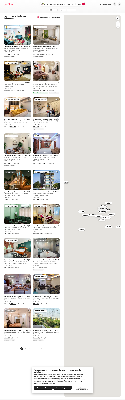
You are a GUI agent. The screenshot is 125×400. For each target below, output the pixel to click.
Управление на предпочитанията (82, 388)
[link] (17, 348)
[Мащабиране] (118, 23)
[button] (7, 54)
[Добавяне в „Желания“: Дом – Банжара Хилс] (28, 99)
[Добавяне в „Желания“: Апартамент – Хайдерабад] (57, 26)
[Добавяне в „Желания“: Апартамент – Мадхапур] (57, 63)
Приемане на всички (43, 388)
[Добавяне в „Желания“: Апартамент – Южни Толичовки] (28, 26)
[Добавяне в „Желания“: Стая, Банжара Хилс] (28, 63)
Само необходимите (62, 388)
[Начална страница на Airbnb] (8, 4)
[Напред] (46, 348)
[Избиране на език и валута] (114, 4)
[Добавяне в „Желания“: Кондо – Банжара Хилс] (28, 240)
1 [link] (21, 348)
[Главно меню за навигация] (119, 4)
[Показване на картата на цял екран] (118, 18)
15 (42, 348)
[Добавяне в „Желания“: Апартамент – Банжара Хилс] (57, 99)
